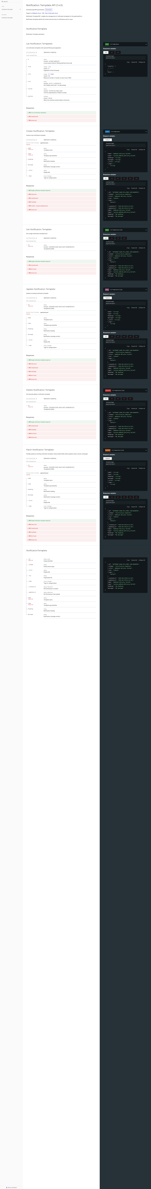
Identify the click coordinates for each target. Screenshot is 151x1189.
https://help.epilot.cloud (51, 13)
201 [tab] (106, 178)
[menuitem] (11, 7)
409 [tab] (130, 178)
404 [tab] (118, 238)
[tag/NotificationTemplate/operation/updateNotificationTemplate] (25, 289)
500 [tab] (118, 52)
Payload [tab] (107, 139)
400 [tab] (112, 178)
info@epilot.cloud (36, 13)
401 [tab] (112, 52)
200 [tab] (106, 52)
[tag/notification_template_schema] (25, 551)
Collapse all (142, 62)
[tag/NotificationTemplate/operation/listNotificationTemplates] (25, 44)
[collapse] (106, 66)
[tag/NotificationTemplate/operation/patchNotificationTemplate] (25, 450)
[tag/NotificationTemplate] (25, 29)
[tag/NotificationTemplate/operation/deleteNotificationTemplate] (25, 390)
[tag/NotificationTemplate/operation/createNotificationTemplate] (25, 131)
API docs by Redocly (12, 1187)
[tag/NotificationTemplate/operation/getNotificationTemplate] (25, 229)
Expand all (134, 62)
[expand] (108, 68)
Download (48, 9)
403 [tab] (124, 178)
